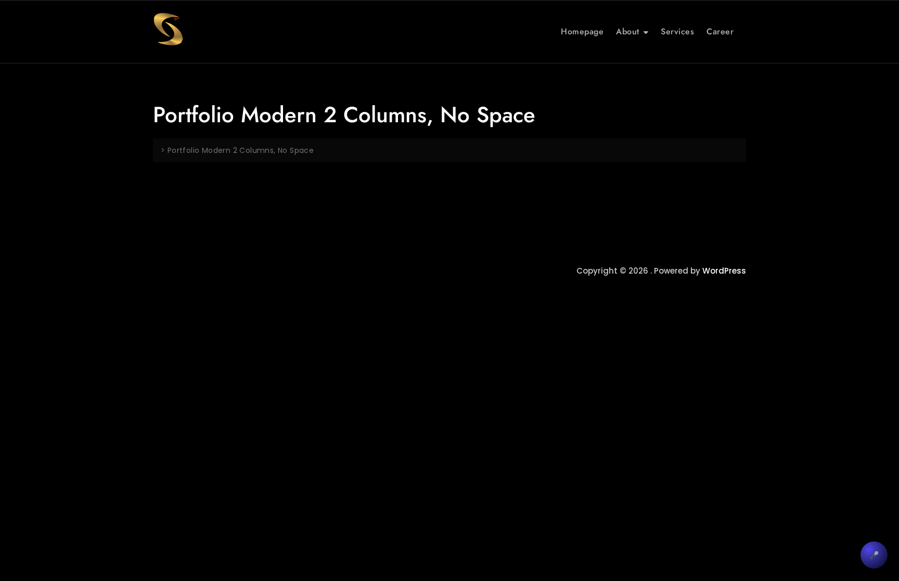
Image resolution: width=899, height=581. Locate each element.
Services (677, 31)
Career (720, 31)
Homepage (582, 31)
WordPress (724, 270)
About (627, 31)
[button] (874, 555)
